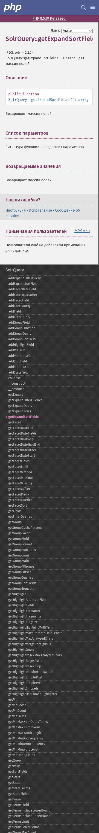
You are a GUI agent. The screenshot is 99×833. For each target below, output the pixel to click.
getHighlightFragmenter (25, 616)
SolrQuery (15, 270)
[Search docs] (83, 7)
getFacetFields (19, 461)
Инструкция (16, 210)
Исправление (40, 210)
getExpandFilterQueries (25, 400)
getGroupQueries (20, 578)
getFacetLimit (18, 467)
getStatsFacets (19, 788)
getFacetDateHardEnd (24, 445)
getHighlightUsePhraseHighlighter (32, 694)
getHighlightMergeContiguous (29, 644)
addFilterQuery (19, 317)
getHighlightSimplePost (25, 677)
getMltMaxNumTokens (24, 727)
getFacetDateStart (21, 456)
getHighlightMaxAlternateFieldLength (35, 633)
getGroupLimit (18, 555)
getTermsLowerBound (24, 827)
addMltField (17, 350)
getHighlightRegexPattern (26, 661)
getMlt (12, 700)
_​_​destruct (16, 389)
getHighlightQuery (21, 650)
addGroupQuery (19, 334)
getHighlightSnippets (23, 688)
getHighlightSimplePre (24, 683)
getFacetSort (17, 506)
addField (14, 311)
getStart (14, 777)
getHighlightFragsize (23, 622)
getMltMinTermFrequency (26, 744)
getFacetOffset (19, 489)
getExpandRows (19, 411)
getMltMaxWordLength (24, 733)
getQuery (15, 761)
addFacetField (18, 300)
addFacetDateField (22, 289)
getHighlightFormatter (24, 611)
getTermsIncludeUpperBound (29, 816)
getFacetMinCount (21, 478)
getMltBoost (17, 705)
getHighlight (17, 594)
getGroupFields (19, 539)
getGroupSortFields (22, 583)
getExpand (15, 395)
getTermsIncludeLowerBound (29, 810)
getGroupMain (18, 561)
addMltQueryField (21, 356)
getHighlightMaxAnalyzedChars (30, 639)
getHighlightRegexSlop (24, 666)
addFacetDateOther (22, 295)
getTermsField (18, 805)
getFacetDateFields (22, 433)
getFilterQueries (20, 517)
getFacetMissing (20, 483)
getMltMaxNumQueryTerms (28, 722)
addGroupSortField (22, 339)
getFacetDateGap (21, 439)
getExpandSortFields (23, 417)
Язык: (56, 30)
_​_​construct (16, 384)
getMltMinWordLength (24, 749)
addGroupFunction (21, 328)
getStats (14, 783)
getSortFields (18, 772)
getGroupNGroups (21, 567)
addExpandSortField (23, 284)
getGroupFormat (20, 544)
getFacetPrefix (18, 494)
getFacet (14, 422)
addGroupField (19, 323)
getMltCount (17, 711)
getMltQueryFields (21, 755)
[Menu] (92, 7)
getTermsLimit (18, 822)
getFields (15, 511)
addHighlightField (21, 345)
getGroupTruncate (21, 589)
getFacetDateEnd (20, 428)
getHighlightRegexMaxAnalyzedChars (35, 655)
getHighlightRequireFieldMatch (30, 672)
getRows (14, 766)
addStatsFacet (18, 367)
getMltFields (17, 716)
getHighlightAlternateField (27, 600)
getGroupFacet (19, 533)
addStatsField (18, 372)
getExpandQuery (20, 406)
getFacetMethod (20, 472)
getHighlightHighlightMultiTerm (30, 627)
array (83, 99)
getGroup (15, 522)
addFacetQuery (19, 306)
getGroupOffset (19, 572)
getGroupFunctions (22, 550)
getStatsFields (18, 794)
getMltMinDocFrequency (26, 738)
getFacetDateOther (22, 450)
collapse (14, 378)
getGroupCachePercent (25, 528)
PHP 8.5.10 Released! (49, 18)
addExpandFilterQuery (24, 278)
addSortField (17, 361)
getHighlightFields (21, 605)
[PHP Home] (13, 7)
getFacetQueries (20, 500)
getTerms (15, 799)
